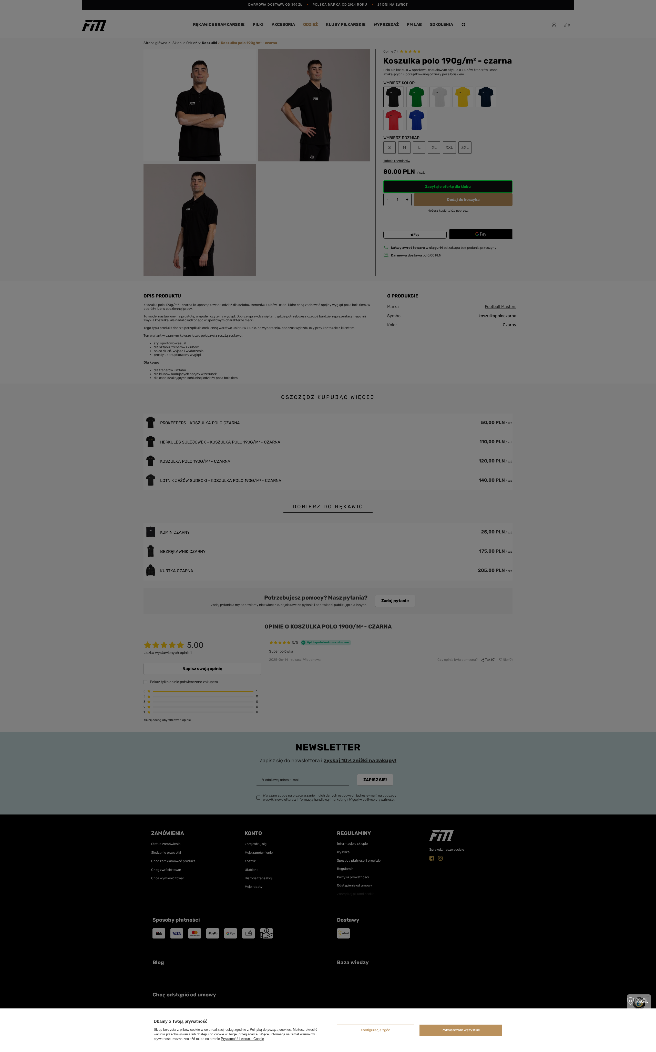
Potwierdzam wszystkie (461, 1030)
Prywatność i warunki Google (242, 1039)
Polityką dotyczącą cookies (270, 1030)
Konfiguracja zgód (375, 1030)
